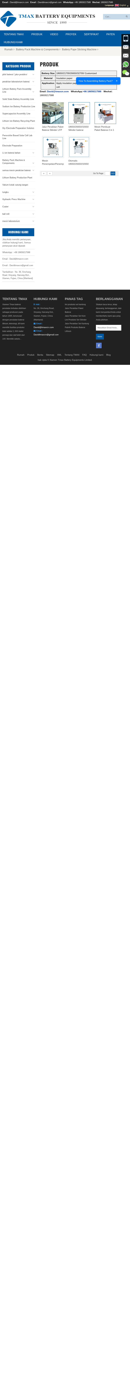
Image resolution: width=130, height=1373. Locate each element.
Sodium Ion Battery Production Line (18, 106)
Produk (36, 34)
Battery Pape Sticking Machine (79, 49)
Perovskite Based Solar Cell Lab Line (17, 137)
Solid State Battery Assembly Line (18, 99)
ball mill (5, 214)
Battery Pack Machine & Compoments (37, 49)
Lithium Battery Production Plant (17, 177)
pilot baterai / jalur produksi (14, 74)
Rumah (8, 49)
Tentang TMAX (14, 34)
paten (110, 34)
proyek (71, 34)
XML (59, 355)
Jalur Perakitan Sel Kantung (77, 323)
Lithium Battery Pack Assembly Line (16, 90)
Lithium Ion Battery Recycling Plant (18, 121)
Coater (5, 206)
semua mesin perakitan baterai (16, 170)
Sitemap (50, 355)
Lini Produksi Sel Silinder (76, 320)
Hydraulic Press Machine (13, 199)
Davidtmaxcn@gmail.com (50, 2)
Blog (108, 355)
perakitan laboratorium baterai (15, 81)
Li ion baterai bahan (11, 153)
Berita (40, 355)
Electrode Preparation (12, 145)
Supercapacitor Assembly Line (16, 113)
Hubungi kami (13, 42)
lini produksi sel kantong (75, 304)
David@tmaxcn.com (19, 2)
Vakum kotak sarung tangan (15, 185)
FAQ (84, 355)
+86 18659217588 (82, 2)
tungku (5, 192)
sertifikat (91, 34)
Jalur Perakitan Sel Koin (75, 316)
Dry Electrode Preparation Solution (18, 128)
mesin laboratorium (11, 221)
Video (54, 34)
